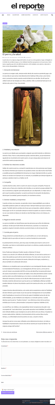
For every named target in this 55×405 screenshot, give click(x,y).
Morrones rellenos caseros (44, 332)
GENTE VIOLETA (44, 15)
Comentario (4, 346)
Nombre (3, 368)
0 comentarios (28, 57)
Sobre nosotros (25, 15)
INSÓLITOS (5, 23)
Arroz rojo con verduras (10, 332)
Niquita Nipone (14, 57)
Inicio (8, 15)
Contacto (35, 15)
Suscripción (15, 15)
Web (2, 382)
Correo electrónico (6, 375)
